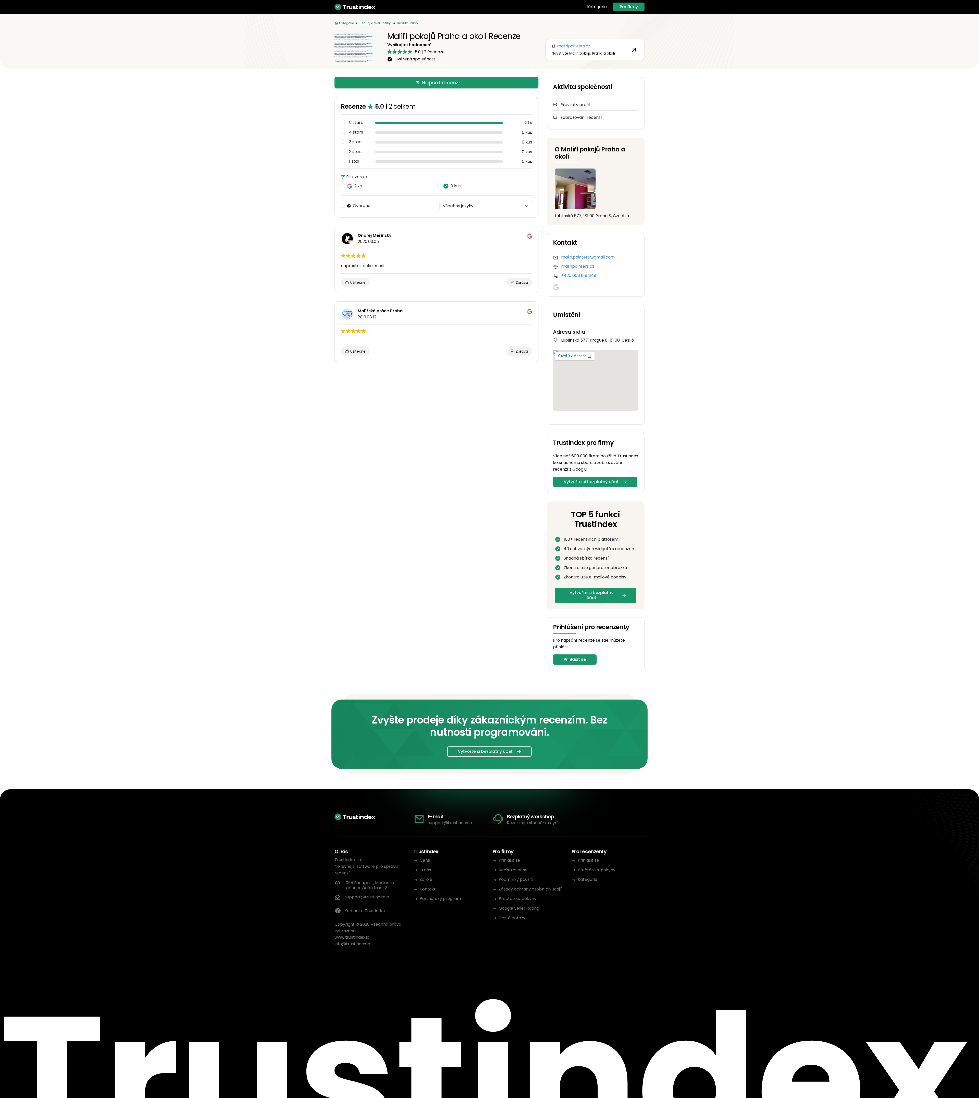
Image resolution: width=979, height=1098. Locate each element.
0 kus (455, 186)
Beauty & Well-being (375, 23)
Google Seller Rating (519, 908)
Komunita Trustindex (364, 911)
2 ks (358, 186)
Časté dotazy (512, 918)
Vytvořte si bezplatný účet (591, 482)
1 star (354, 161)
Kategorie (597, 6)
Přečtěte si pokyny (517, 898)
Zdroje (426, 879)
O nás (425, 870)
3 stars (356, 142)
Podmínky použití (516, 879)
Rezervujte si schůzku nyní (533, 823)
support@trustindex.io (450, 823)
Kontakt (428, 889)
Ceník (425, 860)
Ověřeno (361, 205)
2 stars (356, 151)
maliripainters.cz (577, 266)
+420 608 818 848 (578, 275)
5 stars (356, 122)
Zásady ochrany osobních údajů (530, 889)
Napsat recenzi (441, 82)
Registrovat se (513, 870)
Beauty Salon (407, 23)
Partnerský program (440, 898)
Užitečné (357, 282)
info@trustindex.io (352, 944)
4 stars (356, 132)
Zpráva (521, 282)
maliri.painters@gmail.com (588, 257)
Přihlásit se (575, 659)
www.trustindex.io (351, 937)
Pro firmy (629, 7)
